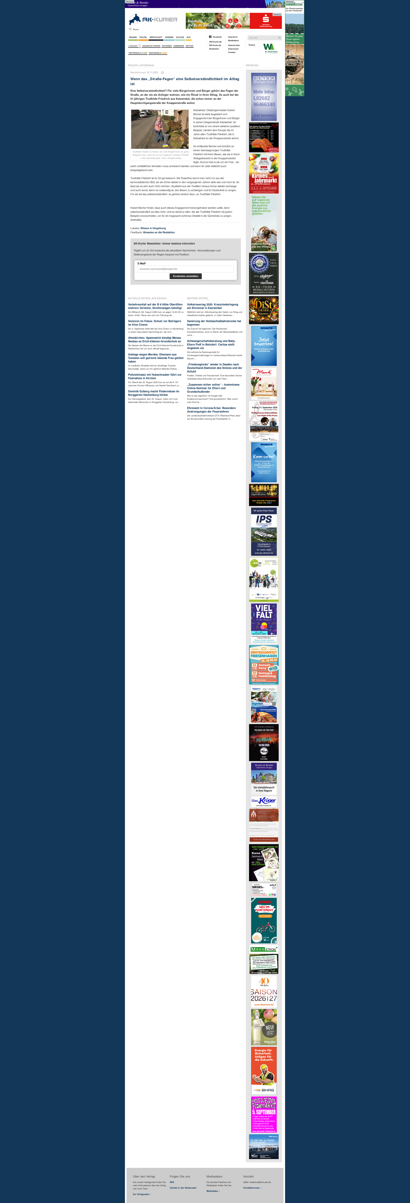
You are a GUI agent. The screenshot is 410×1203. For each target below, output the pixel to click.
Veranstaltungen (151, 46)
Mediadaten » (213, 1190)
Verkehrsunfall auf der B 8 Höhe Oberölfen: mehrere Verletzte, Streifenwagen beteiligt (155, 306)
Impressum (233, 48)
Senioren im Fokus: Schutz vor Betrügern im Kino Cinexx (154, 322)
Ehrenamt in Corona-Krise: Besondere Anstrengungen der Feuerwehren (211, 409)
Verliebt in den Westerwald (183, 1187)
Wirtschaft (156, 37)
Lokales (133, 46)
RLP (188, 37)
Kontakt (231, 52)
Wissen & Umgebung (153, 228)
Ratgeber (167, 46)
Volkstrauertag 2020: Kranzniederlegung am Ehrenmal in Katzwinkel (212, 306)
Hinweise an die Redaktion (159, 232)
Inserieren (233, 36)
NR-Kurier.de (215, 45)
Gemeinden (178, 46)
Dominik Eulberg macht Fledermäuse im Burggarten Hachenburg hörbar (153, 393)
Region (133, 37)
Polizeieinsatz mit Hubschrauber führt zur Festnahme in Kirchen (155, 376)
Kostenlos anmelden (185, 276)
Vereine (169, 37)
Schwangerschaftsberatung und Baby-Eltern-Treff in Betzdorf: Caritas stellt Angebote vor (211, 344)
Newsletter (214, 48)
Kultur (180, 37)
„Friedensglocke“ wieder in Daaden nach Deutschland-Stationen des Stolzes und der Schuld (214, 367)
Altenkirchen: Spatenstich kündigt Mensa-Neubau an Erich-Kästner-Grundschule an (154, 339)
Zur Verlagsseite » (142, 1194)
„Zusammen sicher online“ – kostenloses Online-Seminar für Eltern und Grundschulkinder (213, 388)
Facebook (217, 36)
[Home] (130, 28)
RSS (172, 1182)
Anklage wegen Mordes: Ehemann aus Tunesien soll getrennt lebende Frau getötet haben (156, 357)
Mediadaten (233, 40)
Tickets (251, 44)
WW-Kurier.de (215, 41)
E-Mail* (142, 263)
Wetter (189, 46)
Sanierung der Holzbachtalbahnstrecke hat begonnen (214, 322)
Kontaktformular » (252, 1187)
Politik (143, 37)
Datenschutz (234, 45)
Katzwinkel (147, 65)
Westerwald (138, 53)
